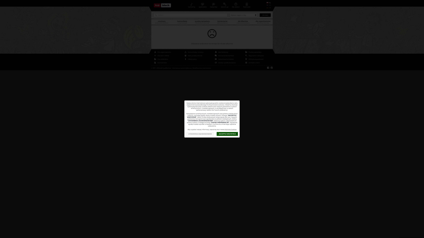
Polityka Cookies (231, 129)
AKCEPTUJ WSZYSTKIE (227, 134)
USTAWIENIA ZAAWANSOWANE (200, 134)
